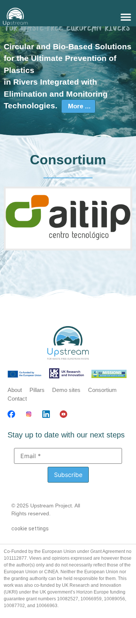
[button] (125, 16)
